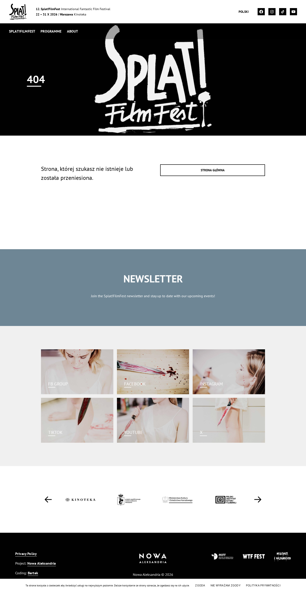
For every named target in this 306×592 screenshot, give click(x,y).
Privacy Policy (26, 553)
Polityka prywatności (263, 585)
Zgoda (200, 585)
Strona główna (213, 170)
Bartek (33, 573)
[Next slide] (257, 499)
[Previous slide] (48, 499)
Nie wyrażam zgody (226, 585)
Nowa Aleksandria (41, 563)
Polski (244, 12)
